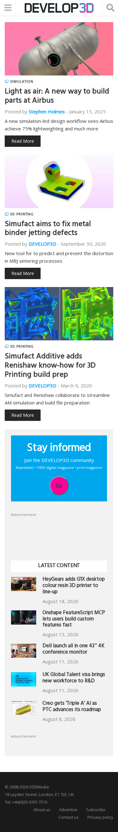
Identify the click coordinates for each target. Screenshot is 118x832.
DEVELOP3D (42, 244)
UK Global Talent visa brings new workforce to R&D (73, 678)
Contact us (69, 817)
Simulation (21, 81)
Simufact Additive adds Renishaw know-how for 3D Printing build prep (50, 366)
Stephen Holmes (47, 111)
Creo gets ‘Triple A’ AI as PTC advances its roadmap (71, 707)
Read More (22, 141)
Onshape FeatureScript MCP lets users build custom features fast (73, 619)
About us (41, 809)
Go (59, 485)
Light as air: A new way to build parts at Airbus (57, 97)
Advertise (68, 809)
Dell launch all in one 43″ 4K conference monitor (73, 650)
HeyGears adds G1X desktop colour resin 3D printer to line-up (73, 586)
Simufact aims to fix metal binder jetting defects (48, 229)
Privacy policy (100, 817)
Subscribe (95, 809)
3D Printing (22, 214)
